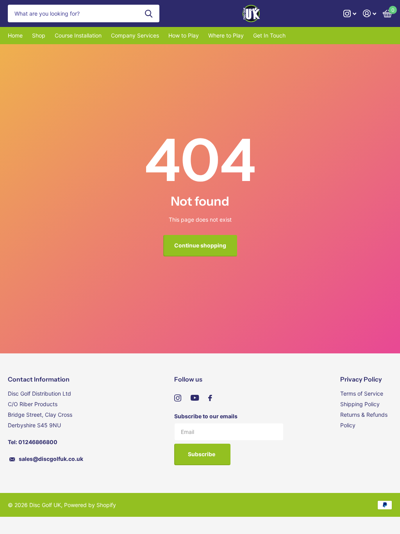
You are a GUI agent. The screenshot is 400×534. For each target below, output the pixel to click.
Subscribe (202, 454)
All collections (38, 35)
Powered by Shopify (90, 505)
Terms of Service (361, 393)
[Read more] (350, 13)
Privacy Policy (361, 379)
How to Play (183, 35)
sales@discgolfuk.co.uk (51, 458)
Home (15, 35)
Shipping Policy (360, 404)
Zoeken (148, 13)
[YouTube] (195, 397)
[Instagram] (177, 397)
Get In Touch (269, 35)
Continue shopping (200, 245)
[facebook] (210, 397)
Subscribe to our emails (206, 416)
